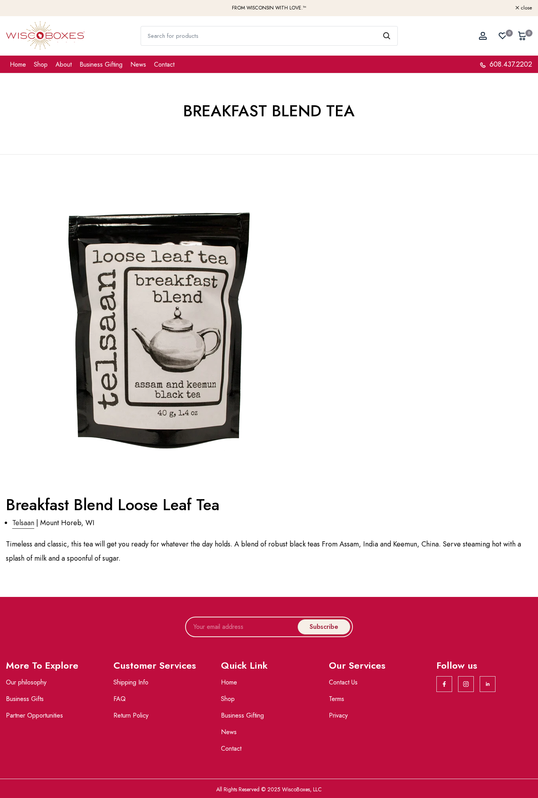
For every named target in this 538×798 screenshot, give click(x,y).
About (64, 64)
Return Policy (130, 715)
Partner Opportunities (34, 715)
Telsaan (23, 523)
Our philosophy (26, 682)
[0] (502, 36)
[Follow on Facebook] (444, 684)
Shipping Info (130, 682)
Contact (164, 64)
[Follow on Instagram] (466, 684)
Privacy (338, 715)
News (138, 64)
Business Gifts (25, 698)
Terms (336, 698)
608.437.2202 (510, 64)
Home (18, 64)
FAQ (119, 698)
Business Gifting (101, 64)
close (15, 8)
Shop (41, 64)
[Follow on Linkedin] (487, 684)
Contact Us (343, 682)
